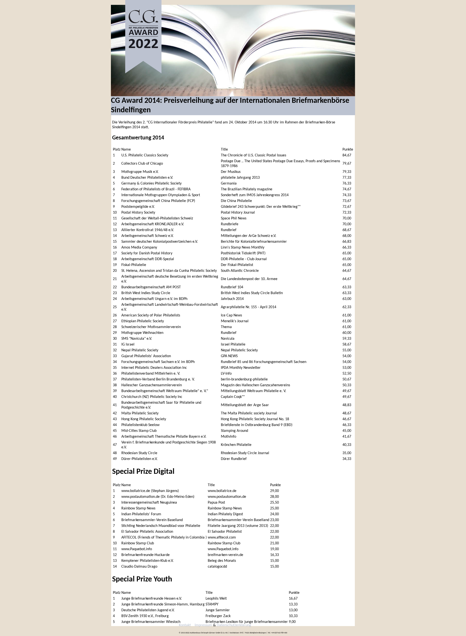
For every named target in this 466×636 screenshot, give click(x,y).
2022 (176, 2)
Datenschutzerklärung (234, 625)
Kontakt (209, 2)
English (349, 2)
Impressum (203, 625)
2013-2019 (191, 2)
